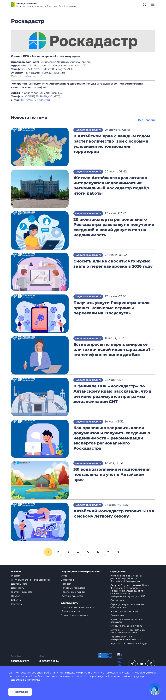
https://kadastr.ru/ (30, 76)
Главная (15, 575)
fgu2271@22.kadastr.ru (35, 100)
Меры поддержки (71, 611)
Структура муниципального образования (127, 606)
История (66, 583)
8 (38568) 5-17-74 (49, 661)
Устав (64, 575)
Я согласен (20, 691)
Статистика (117, 600)
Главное (16, 571)
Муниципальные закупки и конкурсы (126, 620)
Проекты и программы (74, 615)
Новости (16, 595)
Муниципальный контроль (126, 625)
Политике (33, 679)
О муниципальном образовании (30, 579)
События (16, 599)
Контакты (16, 604)
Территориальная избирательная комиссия (125, 638)
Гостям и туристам (22, 591)
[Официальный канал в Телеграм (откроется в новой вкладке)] (132, 664)
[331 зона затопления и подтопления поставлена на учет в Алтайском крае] (40, 480)
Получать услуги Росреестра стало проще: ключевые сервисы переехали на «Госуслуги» (111, 307)
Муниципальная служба (124, 611)
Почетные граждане (73, 587)
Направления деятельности (77, 607)
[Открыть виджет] (155, 689)
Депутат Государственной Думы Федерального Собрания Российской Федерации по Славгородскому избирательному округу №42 (129, 591)
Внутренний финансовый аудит (129, 643)
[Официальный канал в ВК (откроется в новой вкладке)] (141, 664)
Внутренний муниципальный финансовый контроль (128, 631)
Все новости (146, 120)
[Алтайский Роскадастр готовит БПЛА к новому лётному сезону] (40, 521)
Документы (17, 587)
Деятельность (19, 583)
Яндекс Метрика (76, 672)
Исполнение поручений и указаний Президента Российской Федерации (126, 578)
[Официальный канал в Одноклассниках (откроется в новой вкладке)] (151, 664)
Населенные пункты (73, 591)
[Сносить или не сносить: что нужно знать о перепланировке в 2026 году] (40, 271)
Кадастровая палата (88, 130)
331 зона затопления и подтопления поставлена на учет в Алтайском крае (112, 474)
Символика (67, 579)
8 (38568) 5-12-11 (20, 661)
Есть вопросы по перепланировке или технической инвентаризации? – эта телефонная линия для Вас (113, 349)
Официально (118, 571)
